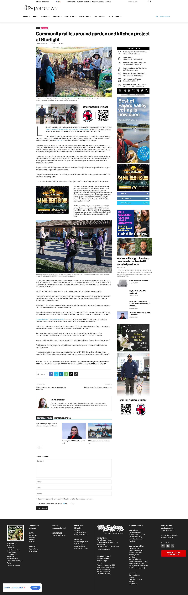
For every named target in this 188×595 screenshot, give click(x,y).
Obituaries (77, 528)
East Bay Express (135, 532)
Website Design (102, 561)
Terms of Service (12, 558)
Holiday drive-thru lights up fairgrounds (98, 387)
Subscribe (10, 556)
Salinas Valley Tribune (136, 563)
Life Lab (59, 140)
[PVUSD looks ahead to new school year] (100, 431)
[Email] (71, 374)
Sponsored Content (103, 569)
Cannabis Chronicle (135, 579)
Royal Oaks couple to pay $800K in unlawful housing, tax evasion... (140, 303)
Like (146, 194)
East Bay (132, 581)
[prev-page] (37, 447)
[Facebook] (148, 1)
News (38, 28)
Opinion (32, 542)
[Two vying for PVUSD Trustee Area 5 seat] (74, 431)
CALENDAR (78, 539)
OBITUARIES (78, 526)
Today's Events (79, 544)
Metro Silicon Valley (135, 537)
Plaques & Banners (13, 565)
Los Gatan (132, 557)
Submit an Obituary (80, 532)
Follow (145, 198)
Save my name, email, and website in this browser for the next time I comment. (65, 499)
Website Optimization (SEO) (106, 565)
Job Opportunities (167, 528)
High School (33, 551)
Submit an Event (79, 546)
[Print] (76, 374)
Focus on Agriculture (59, 535)
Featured (32, 537)
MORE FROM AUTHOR (62, 418)
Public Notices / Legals (104, 540)
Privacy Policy (11, 554)
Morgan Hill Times (135, 559)
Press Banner (133, 561)
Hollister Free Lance (135, 553)
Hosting (99, 563)
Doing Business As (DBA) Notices (108, 546)
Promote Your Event (81, 548)
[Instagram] (150, 1)
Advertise (32, 528)
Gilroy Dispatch (134, 548)
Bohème (131, 577)
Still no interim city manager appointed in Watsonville (51, 388)
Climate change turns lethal (139, 280)
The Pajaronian (134, 566)
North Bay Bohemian (136, 539)
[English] (57, 2)
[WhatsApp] (66, 374)
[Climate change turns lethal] (122, 283)
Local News (44, 28)
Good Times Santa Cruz (137, 534)
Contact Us (10, 548)
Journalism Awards (167, 530)
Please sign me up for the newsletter (50, 503)
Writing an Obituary (80, 534)
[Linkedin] (61, 374)
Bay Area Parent (134, 575)
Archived (77, 530)
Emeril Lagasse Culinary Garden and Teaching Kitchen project (67, 129)
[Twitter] (56, 374)
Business (32, 539)
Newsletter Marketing (104, 574)
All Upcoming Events (81, 542)
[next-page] (40, 447)
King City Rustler (134, 555)
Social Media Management (106, 567)
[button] (162, 16)
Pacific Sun (132, 541)
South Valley (133, 584)
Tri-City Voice (133, 568)
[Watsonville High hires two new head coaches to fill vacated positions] (134, 247)
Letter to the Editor (13, 550)
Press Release (11, 552)
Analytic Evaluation (103, 571)
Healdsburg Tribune (135, 550)
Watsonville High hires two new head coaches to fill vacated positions (133, 261)
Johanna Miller (40, 44)
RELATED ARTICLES (44, 418)
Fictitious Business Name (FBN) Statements (107, 543)
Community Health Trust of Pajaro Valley (50, 319)
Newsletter (10, 545)
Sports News (33, 549)
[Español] (59, 2)
